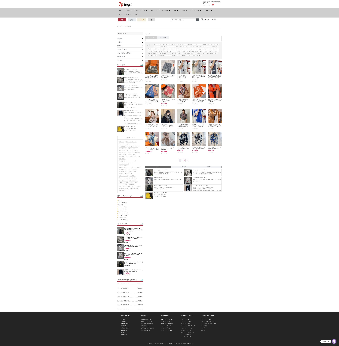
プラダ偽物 (131, 184)
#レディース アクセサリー (125, 163)
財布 (137, 10)
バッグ (129, 10)
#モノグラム (122, 158)
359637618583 (125, 309)
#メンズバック (122, 154)
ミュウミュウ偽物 (136, 186)
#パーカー (129, 150)
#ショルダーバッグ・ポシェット (127, 144)
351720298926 (125, 292)
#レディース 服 (123, 169)
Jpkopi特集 (206, 19)
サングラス (207, 10)
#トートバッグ (122, 148)
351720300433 (125, 296)
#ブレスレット (122, 152)
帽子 (175, 10)
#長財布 (121, 173)
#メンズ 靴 (137, 156)
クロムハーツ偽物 (123, 175)
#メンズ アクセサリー (133, 152)
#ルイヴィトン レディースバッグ (127, 161)
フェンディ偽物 (123, 184)
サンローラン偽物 (123, 178)
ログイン (205, 5)
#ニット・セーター (133, 148)
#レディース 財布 (133, 169)
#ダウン (137, 146)
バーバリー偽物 (133, 182)
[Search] (197, 19)
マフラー (196, 10)
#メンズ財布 (130, 156)
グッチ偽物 (132, 175)
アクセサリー (164, 10)
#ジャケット (122, 146)
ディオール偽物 (131, 180)
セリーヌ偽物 (122, 180)
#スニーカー (130, 146)
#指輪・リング (132, 171)
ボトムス (153, 10)
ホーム (119, 26)
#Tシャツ (121, 141)
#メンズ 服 (121, 156)
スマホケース (185, 10)
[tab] (151, 37)
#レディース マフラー (124, 167)
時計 (120, 10)
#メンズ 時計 (131, 154)
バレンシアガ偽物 (123, 182)
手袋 (136, 14)
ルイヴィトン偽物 (134, 188)
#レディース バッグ (124, 165)
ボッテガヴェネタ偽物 (124, 186)
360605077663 (125, 304)
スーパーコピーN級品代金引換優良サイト (212, 2)
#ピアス (136, 150)
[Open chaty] (334, 341)
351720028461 (125, 288)
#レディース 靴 (123, 171)
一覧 (141, 280)
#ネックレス (122, 150)
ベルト (121, 14)
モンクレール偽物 (123, 188)
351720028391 (125, 284)
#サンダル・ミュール (131, 141)
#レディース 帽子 (136, 167)
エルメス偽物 (128, 173)
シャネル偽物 (133, 178)
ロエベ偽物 (121, 190)
